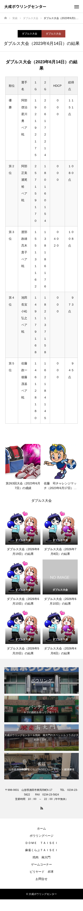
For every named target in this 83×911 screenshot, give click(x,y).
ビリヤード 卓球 (41, 871)
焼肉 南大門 (41, 857)
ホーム (41, 828)
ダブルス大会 (29, 33)
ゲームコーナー (41, 864)
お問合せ (41, 879)
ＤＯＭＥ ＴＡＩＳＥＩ (41, 843)
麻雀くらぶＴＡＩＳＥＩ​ (41, 850)
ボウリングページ (41, 835)
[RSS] (41, 808)
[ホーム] (5, 18)
